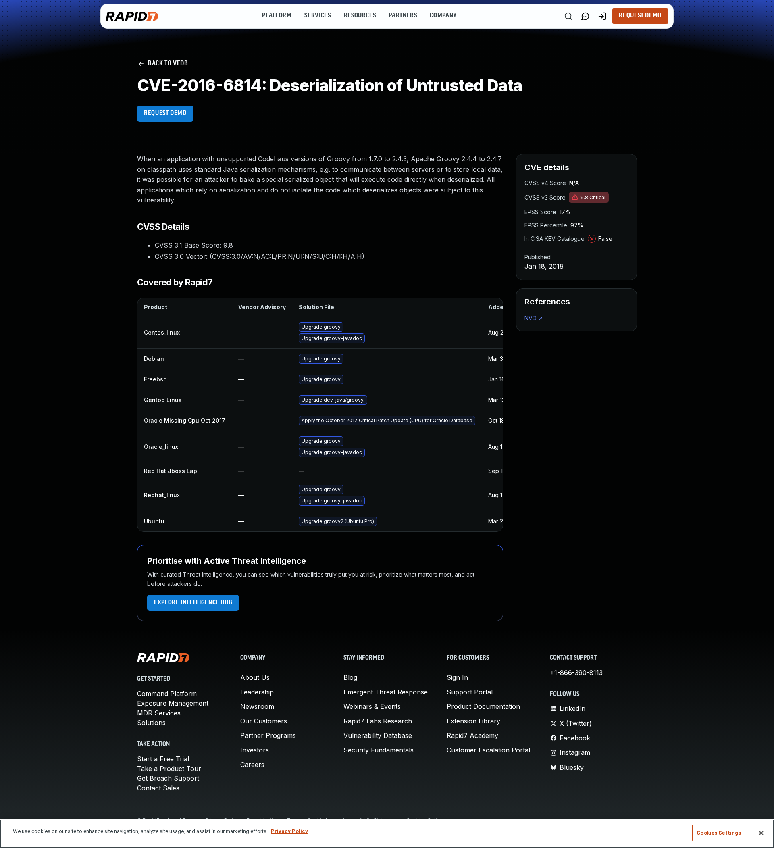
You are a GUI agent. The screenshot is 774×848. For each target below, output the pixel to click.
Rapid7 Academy (472, 735)
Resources (360, 16)
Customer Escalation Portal (488, 750)
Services (317, 16)
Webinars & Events (372, 706)
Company (443, 16)
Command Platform (167, 694)
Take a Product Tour (169, 769)
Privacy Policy (289, 831)
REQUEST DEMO (165, 113)
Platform (276, 16)
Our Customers (263, 721)
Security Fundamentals (378, 750)
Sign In (457, 677)
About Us (255, 677)
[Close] (761, 833)
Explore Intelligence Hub (193, 603)
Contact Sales (158, 788)
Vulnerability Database (377, 735)
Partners (403, 16)
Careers (252, 764)
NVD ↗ (533, 318)
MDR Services (159, 713)
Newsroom (257, 706)
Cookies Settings (719, 833)
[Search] (568, 16)
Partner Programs (268, 735)
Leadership (257, 692)
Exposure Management (172, 703)
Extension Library (473, 721)
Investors (254, 750)
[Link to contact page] (585, 16)
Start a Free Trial (163, 759)
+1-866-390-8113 (576, 673)
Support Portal (470, 692)
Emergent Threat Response (385, 692)
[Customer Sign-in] (602, 16)
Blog (350, 677)
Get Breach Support (168, 778)
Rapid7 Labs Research (377, 721)
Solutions (151, 723)
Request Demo (640, 16)
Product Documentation (483, 706)
